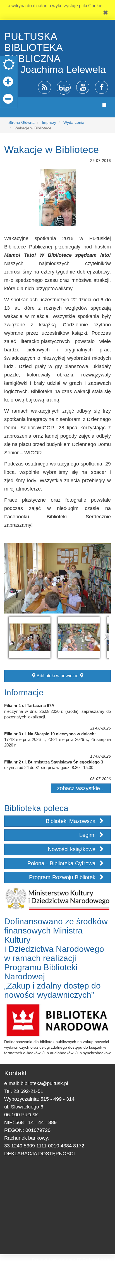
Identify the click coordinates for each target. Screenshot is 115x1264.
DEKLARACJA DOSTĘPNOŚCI (39, 1153)
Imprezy (49, 122)
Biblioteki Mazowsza (71, 821)
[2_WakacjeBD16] (78, 637)
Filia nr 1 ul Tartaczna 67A (29, 705)
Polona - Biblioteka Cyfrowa (62, 863)
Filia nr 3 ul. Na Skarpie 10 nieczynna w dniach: (50, 733)
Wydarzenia (73, 122)
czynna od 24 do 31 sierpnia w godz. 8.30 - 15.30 (48, 767)
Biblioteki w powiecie (57, 675)
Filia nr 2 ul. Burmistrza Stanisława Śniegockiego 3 (53, 762)
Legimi (88, 835)
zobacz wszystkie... (81, 788)
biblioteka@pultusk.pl (44, 1083)
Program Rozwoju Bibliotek (63, 877)
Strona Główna (21, 122)
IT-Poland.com (93, 1260)
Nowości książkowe (72, 849)
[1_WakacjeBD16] (29, 637)
